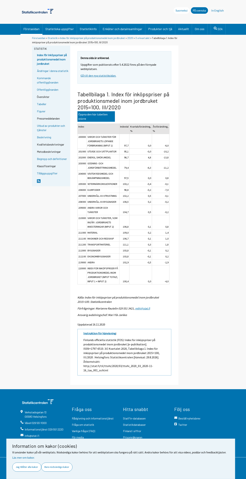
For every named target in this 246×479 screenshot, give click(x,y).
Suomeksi (181, 10)
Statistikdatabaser (134, 424)
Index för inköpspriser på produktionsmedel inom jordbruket (92, 37)
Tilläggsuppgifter (47, 173)
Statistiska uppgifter (59, 29)
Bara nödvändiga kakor (56, 467)
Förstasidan (31, 29)
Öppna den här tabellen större (93, 116)
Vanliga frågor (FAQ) (83, 431)
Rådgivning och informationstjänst (93, 418)
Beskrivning (44, 137)
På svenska (199, 10)
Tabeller (41, 104)
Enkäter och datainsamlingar (122, 29)
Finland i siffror (132, 431)
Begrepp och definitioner (52, 159)
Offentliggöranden (47, 89)
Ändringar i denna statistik (52, 70)
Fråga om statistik (83, 424)
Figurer (41, 111)
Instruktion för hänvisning (99, 333)
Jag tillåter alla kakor (27, 467)
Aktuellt (183, 29)
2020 (130, 37)
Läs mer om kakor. (23, 457)
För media (78, 437)
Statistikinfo (88, 29)
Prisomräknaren (132, 437)
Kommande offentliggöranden (47, 80)
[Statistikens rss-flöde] (53, 182)
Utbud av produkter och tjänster (51, 128)
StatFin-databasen (134, 418)
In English (218, 10)
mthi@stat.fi (142, 308)
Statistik (53, 37)
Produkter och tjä (160, 29)
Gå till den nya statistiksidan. (98, 75)
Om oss (199, 29)
